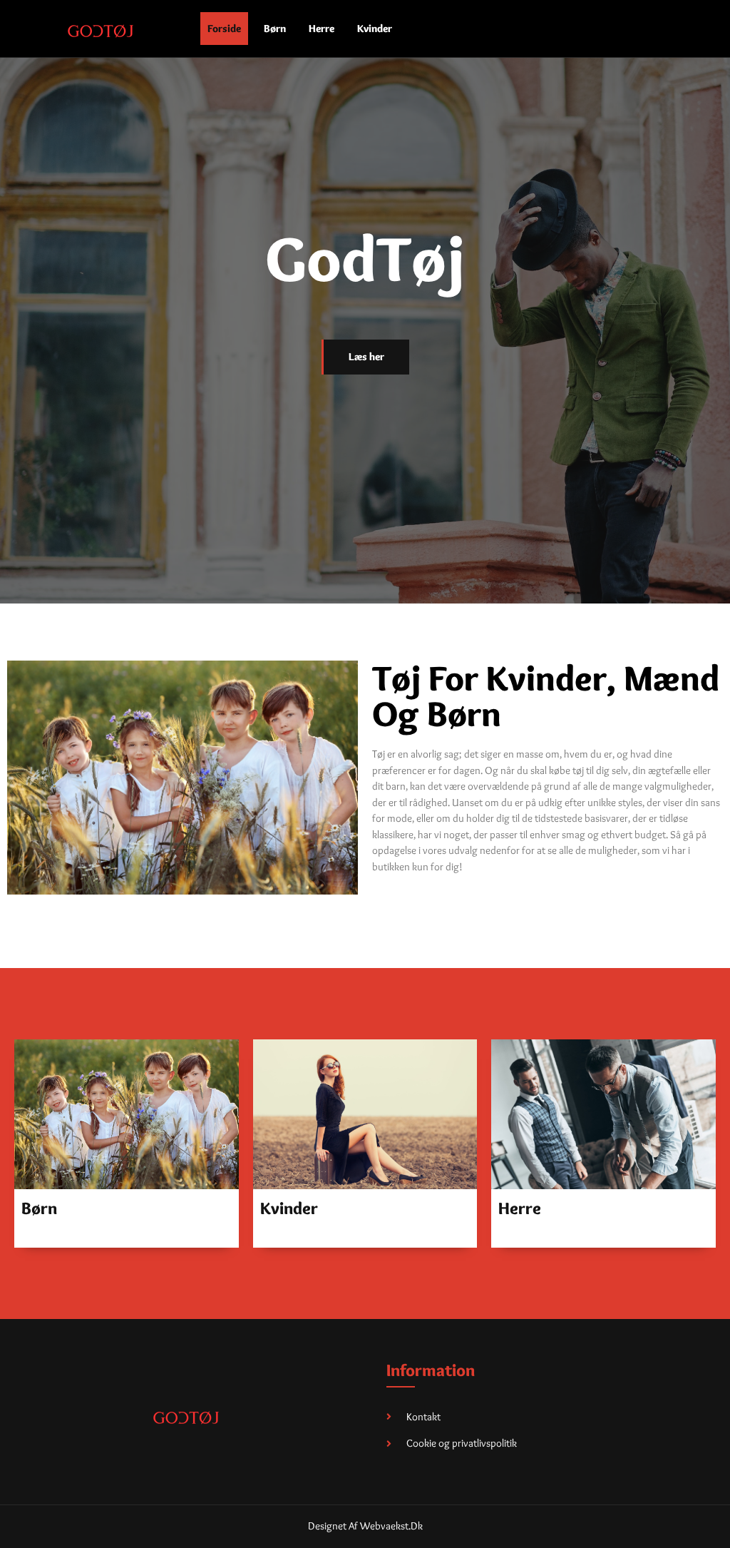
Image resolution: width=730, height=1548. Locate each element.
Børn (275, 28)
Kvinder (374, 28)
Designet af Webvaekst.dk (365, 1525)
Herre (321, 28)
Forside (224, 28)
